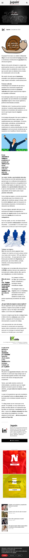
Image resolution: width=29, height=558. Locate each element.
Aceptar (4, 555)
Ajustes (19, 555)
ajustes (14, 552)
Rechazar (12, 555)
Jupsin (8, 29)
